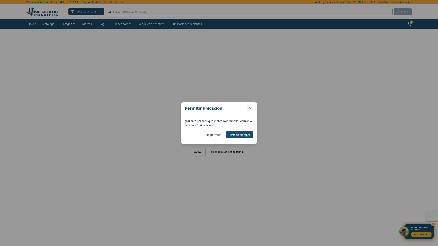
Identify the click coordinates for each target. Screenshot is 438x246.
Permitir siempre (239, 135)
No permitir (213, 135)
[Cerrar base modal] (250, 108)
